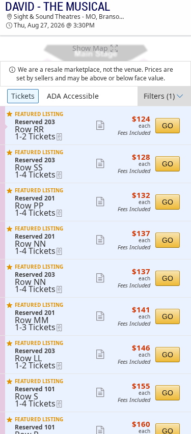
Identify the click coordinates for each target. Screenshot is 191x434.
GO (167, 126)
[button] (95, 48)
